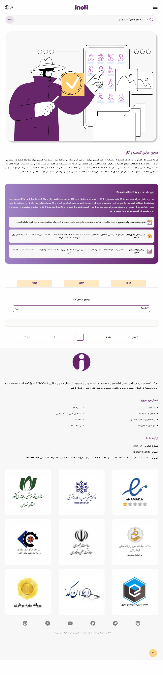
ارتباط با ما (76, 425)
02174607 (138, 446)
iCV (81, 283)
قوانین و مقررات (146, 425)
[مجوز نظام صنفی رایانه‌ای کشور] (28, 492)
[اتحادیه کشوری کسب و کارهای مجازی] (135, 592)
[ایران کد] (82, 592)
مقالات (78, 419)
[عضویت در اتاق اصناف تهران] (28, 542)
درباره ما (77, 407)
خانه (146, 19)
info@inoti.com (141, 452)
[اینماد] (135, 492)
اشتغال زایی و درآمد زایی (69, 413)
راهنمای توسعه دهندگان (142, 419)
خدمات (151, 407)
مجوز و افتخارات (147, 413)
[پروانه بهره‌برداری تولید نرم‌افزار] (28, 592)
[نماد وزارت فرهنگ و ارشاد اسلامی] (135, 542)
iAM (128, 283)
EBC (34, 283)
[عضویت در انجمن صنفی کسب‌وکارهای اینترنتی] (82, 492)
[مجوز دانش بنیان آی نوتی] (82, 542)
